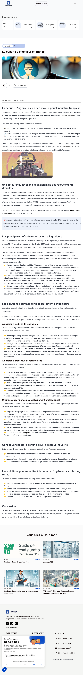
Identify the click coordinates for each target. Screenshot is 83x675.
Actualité (8, 46)
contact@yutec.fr (64, 648)
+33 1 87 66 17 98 (64, 643)
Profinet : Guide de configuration (16, 562)
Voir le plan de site (11, 627)
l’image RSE (26, 433)
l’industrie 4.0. (67, 147)
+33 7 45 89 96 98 (65, 638)
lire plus (37, 559)
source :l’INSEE (68, 115)
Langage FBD (48, 562)
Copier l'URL (20, 85)
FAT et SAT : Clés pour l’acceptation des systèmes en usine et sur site (58, 592)
